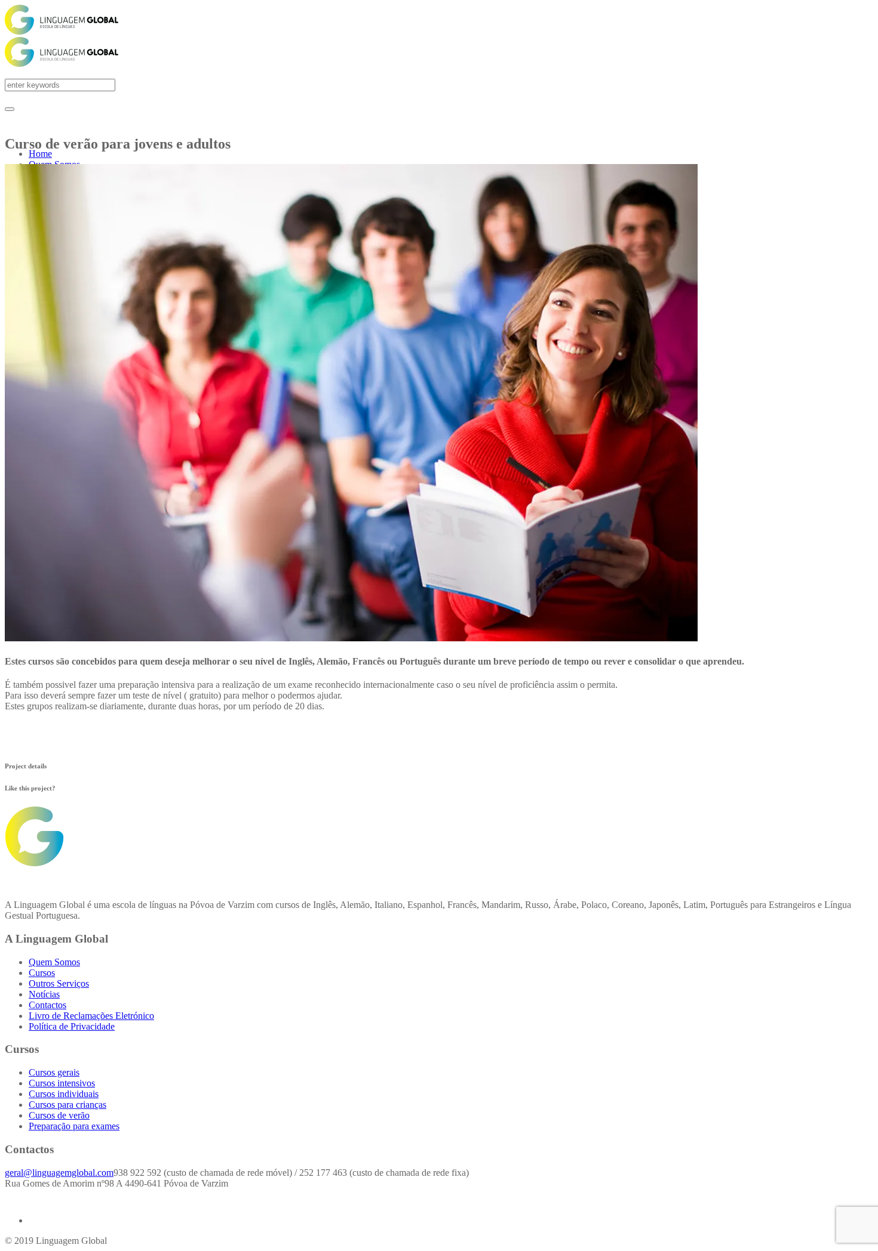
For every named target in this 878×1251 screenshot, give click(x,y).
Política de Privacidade (72, 1026)
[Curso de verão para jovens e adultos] (351, 638)
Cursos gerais (54, 1072)
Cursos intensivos (62, 1083)
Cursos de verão (59, 1115)
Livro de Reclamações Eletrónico (91, 1016)
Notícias (44, 994)
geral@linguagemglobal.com (59, 1172)
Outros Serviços (59, 983)
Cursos (42, 973)
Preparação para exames (74, 1126)
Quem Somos (54, 962)
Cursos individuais (64, 1094)
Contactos (47, 1005)
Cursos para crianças (67, 1104)
